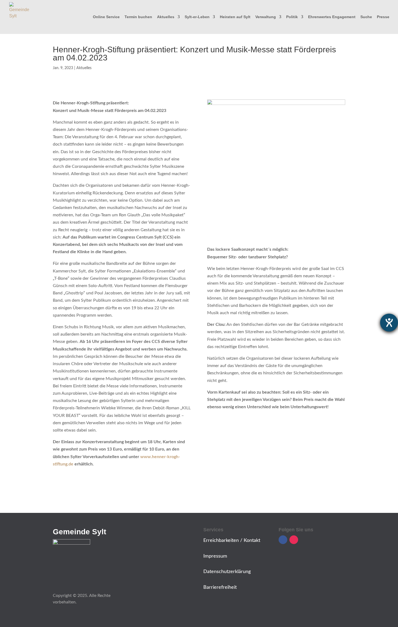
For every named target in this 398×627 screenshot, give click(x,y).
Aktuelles (165, 17)
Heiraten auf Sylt (235, 17)
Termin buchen (138, 17)
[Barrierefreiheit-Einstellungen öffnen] (389, 323)
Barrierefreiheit (220, 587)
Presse (383, 17)
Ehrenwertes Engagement (331, 17)
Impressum (215, 556)
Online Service (106, 17)
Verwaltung (265, 17)
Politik (292, 17)
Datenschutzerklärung (227, 571)
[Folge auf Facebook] (283, 539)
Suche (366, 17)
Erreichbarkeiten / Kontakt (231, 540)
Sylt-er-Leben (197, 17)
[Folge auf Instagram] (293, 539)
